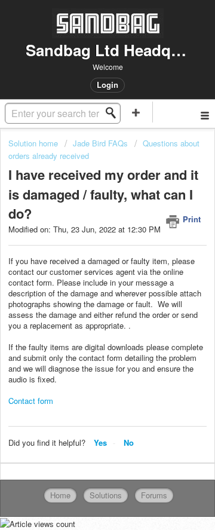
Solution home (34, 143)
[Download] (85, 254)
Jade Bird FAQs (100, 143)
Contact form (30, 400)
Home (60, 495)
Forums (154, 495)
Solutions (106, 495)
